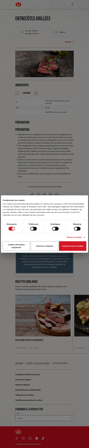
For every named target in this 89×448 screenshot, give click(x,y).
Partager (68, 42)
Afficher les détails (74, 237)
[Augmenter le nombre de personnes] (36, 93)
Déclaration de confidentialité (28, 389)
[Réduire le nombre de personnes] (17, 93)
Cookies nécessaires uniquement (16, 246)
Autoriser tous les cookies (72, 246)
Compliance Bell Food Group (27, 374)
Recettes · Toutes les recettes (37, 363)
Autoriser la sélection (44, 246)
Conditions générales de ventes (28, 400)
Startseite (19, 363)
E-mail (17, 413)
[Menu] (72, 5)
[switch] (33, 228)
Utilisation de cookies (24, 395)
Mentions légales (22, 384)
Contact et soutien (23, 379)
